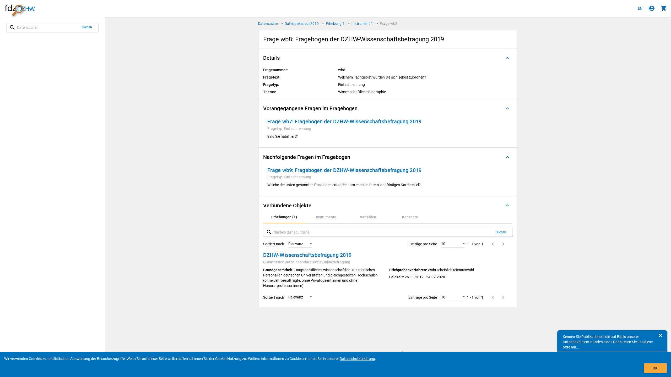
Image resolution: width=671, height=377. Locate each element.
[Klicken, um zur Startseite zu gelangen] (20, 8)
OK (655, 368)
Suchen (87, 27)
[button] (388, 58)
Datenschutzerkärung (357, 359)
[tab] (284, 217)
